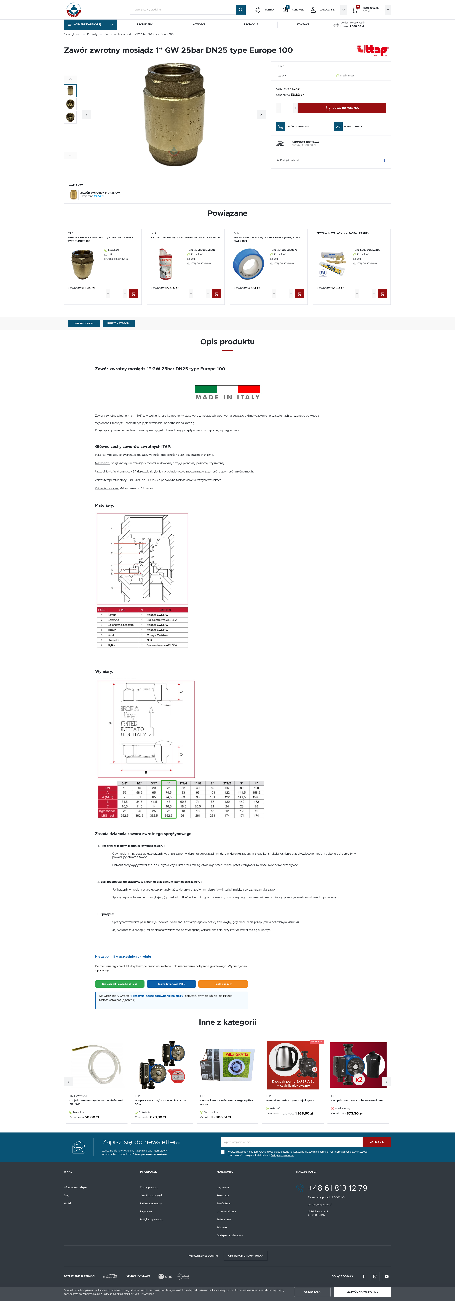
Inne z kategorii (118, 323)
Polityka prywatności (151, 1219)
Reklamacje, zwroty (151, 1203)
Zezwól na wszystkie (362, 1292)
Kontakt (68, 1203)
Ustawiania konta (226, 1211)
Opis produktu (84, 323)
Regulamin (146, 1211)
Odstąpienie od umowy (230, 1235)
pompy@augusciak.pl (319, 1204)
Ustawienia (312, 1292)
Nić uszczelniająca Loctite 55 (119, 983)
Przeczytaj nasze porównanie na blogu (157, 996)
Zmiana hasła (224, 1219)
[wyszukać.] (241, 10)
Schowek (222, 1227)
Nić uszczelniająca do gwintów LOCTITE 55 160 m (185, 237)
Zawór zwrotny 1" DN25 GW (100, 193)
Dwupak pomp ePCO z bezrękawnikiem (357, 1100)
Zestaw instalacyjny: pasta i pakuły (343, 233)
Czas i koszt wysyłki (151, 1195)
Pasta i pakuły (223, 983)
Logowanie (223, 1187)
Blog (66, 1195)
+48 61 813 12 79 (337, 1188)
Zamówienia (223, 1203)
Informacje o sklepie (75, 1187)
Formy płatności (149, 1187)
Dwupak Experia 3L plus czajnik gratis (290, 1100)
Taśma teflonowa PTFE (171, 983)
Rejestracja (223, 1195)
